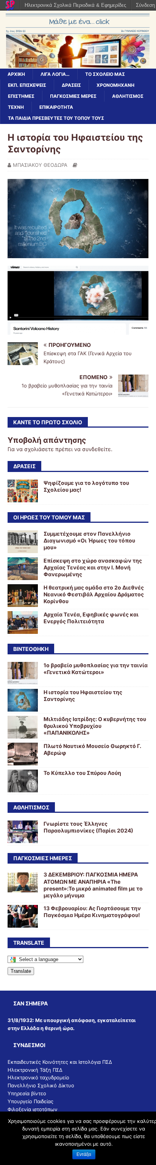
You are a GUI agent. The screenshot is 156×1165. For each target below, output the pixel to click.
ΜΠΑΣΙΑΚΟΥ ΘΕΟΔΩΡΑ (40, 165)
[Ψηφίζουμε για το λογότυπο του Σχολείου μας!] (23, 497)
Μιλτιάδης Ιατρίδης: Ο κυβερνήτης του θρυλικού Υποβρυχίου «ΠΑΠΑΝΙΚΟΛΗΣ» (95, 726)
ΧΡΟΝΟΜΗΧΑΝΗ (115, 85)
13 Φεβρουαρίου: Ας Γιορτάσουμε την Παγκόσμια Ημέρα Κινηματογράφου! (92, 911)
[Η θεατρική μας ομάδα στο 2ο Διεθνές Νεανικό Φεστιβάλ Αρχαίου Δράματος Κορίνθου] (23, 602)
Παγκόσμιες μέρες (73, 96)
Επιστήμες (21, 96)
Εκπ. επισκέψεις (27, 85)
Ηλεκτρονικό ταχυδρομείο (38, 1077)
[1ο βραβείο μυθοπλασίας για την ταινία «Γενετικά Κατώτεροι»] (23, 680)
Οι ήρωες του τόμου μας (49, 517)
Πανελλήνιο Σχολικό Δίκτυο (41, 1085)
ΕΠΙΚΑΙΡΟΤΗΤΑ (56, 107)
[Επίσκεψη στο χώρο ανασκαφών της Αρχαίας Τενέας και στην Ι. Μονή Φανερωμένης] (23, 575)
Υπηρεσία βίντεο (27, 1093)
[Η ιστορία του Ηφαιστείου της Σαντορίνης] (23, 707)
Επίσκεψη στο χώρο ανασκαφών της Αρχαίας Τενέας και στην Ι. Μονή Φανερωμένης (93, 567)
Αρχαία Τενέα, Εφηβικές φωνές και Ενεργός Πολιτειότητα (91, 617)
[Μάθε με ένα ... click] (78, 64)
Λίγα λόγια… (55, 74)
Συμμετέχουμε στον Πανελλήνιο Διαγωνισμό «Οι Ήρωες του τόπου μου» (89, 540)
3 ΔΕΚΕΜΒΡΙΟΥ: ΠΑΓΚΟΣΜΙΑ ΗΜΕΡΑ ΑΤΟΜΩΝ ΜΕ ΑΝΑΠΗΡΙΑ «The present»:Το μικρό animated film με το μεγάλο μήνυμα (93, 884)
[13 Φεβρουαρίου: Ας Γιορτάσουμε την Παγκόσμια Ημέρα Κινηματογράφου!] (23, 923)
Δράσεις (71, 85)
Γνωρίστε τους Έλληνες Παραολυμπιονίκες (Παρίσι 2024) (88, 827)
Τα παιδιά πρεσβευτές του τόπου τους (56, 118)
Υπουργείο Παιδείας (30, 1101)
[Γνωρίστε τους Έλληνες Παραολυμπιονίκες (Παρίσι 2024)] (23, 839)
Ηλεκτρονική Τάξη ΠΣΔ (35, 1070)
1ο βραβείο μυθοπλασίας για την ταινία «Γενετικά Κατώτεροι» (96, 668)
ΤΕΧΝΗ (16, 107)
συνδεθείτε (96, 449)
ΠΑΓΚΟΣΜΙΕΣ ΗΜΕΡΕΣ (42, 858)
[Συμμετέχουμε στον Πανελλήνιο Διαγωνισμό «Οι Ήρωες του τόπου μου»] (23, 548)
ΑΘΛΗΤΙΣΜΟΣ (128, 96)
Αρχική (16, 74)
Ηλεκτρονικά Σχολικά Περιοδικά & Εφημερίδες (75, 5)
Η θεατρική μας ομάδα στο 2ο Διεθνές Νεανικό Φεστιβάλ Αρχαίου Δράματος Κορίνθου (94, 594)
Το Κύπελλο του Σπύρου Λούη (82, 773)
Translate (21, 971)
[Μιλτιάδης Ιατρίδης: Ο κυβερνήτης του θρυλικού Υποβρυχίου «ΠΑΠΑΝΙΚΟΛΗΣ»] (23, 734)
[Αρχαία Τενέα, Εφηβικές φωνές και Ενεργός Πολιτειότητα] (23, 629)
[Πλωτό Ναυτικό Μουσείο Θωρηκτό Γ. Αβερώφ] (23, 761)
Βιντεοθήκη (30, 649)
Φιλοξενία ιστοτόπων (33, 1109)
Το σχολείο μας (105, 74)
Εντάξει (83, 1154)
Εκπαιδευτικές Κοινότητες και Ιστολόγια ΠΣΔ (60, 1062)
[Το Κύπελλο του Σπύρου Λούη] (23, 788)
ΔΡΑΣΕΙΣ (24, 466)
